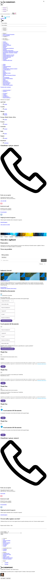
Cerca (44, 260)
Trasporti (4, 59)
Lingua (1, 531)
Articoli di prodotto (6, 540)
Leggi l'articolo (3, 287)
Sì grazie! (9, 346)
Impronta (4, 555)
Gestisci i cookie (6, 556)
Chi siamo (5, 544)
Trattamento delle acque (7, 60)
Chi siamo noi (5, 543)
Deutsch (5, 128)
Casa (1, 236)
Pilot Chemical (6, 81)
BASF (4, 65)
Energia (4, 47)
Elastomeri (5, 46)
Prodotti (4, 7)
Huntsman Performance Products (9, 75)
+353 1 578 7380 (6, 16)
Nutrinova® (5, 80)
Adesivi (4, 41)
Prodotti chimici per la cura (8, 55)
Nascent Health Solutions (8, 78)
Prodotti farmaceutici (7, 57)
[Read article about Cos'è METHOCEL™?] (23, 276)
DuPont (4, 71)
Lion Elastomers (6, 77)
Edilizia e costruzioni (7, 45)
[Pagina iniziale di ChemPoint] (1, 3)
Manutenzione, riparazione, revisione (10, 52)
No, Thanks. (3, 578)
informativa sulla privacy (41, 363)
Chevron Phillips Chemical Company (10, 68)
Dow (4, 70)
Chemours (5, 67)
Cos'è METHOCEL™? (5, 280)
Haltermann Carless (7, 73)
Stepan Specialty (6, 83)
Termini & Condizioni (7, 558)
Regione (2, 532)
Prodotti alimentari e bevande (8, 54)
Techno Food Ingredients (8, 85)
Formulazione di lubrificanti (8, 48)
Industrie (11, 236)
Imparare (5, 9)
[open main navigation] (1, 5)
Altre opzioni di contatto (5, 224)
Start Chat (8, 578)
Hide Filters (4, 257)
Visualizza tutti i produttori (5, 87)
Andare (14, 235)
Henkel (4, 74)
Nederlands (6, 142)
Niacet (4, 79)
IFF (3, 76)
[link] (5, 562)
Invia (2, 534)
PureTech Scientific (6, 82)
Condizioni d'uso (6, 553)
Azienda (4, 11)
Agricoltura (5, 42)
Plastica (4, 53)
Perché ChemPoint (6, 542)
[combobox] (20, 260)
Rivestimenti (5, 58)
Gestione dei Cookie (7, 554)
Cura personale (6, 43)
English (5, 104)
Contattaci (5, 549)
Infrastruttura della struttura (8, 50)
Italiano (5, 133)
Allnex (4, 64)
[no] (1, 347)
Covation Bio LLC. (7, 69)
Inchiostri (5, 49)
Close (3, 366)
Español (5, 114)
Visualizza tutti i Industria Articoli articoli (8, 288)
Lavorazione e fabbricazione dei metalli (10, 51)
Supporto (4, 550)
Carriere (4, 546)
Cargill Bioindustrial (7, 66)
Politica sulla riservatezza (8, 557)
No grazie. (4, 346)
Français (5, 124)
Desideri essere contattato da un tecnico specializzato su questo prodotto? (16, 345)
